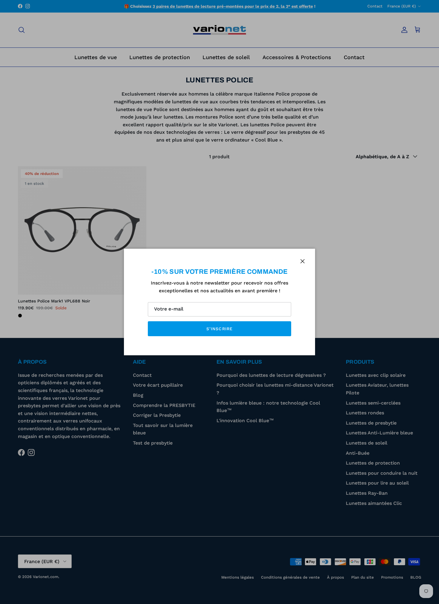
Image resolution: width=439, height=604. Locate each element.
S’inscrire (219, 328)
